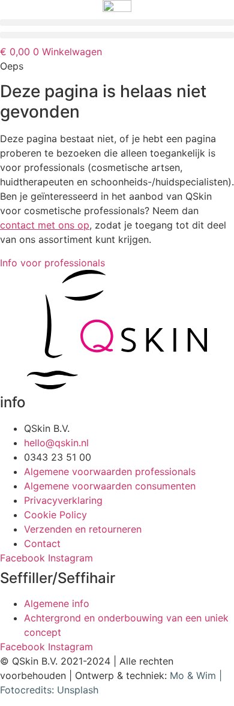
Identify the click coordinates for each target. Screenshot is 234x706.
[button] (117, 22)
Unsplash (77, 690)
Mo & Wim (193, 675)
